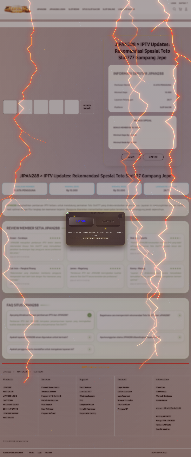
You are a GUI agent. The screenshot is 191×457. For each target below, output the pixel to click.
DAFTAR (108, 221)
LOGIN (81, 221)
